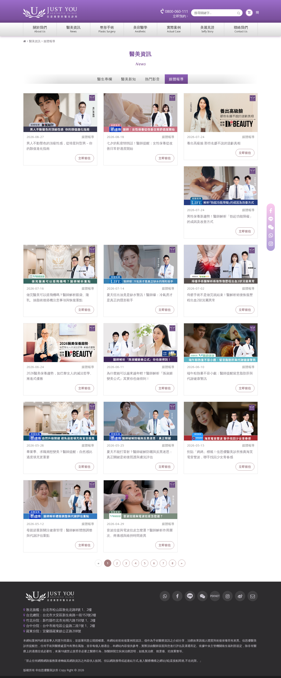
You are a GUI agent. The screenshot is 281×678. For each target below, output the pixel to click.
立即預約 (180, 16)
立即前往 (84, 158)
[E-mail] (252, 596)
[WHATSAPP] (271, 235)
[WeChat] (271, 227)
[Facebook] (271, 211)
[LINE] (271, 219)
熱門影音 (152, 79)
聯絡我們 (241, 29)
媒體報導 (49, 41)
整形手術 (107, 29)
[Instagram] (271, 244)
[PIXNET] (215, 596)
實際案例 (174, 29)
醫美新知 (128, 79)
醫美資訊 (73, 29)
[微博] (240, 596)
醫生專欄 (104, 79)
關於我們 (40, 29)
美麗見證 (207, 29)
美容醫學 (140, 29)
